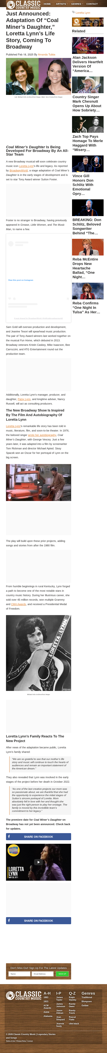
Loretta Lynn (26, 166)
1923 (46, 1001)
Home (47, 4)
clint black (74, 1024)
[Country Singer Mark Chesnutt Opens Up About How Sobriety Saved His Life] (88, 84)
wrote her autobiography (42, 435)
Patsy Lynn (24, 399)
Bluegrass (87, 1001)
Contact (92, 4)
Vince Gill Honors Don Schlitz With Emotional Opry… (83, 185)
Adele (46, 1012)
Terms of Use (10, 1041)
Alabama (48, 1016)
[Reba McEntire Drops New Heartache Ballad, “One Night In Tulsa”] (88, 247)
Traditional (87, 997)
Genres (76, 4)
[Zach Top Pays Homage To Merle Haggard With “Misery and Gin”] (88, 124)
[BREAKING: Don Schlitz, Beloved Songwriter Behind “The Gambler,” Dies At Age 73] (88, 207)
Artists (61, 4)
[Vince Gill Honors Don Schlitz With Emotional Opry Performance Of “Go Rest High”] (88, 163)
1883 (46, 997)
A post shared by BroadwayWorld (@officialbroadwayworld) (38, 318)
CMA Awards (18, 604)
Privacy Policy (21, 1041)
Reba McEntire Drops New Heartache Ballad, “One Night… (85, 268)
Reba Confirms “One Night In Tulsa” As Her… (86, 307)
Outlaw (85, 1005)
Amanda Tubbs (46, 54)
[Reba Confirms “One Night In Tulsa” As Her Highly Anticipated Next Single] (88, 291)
